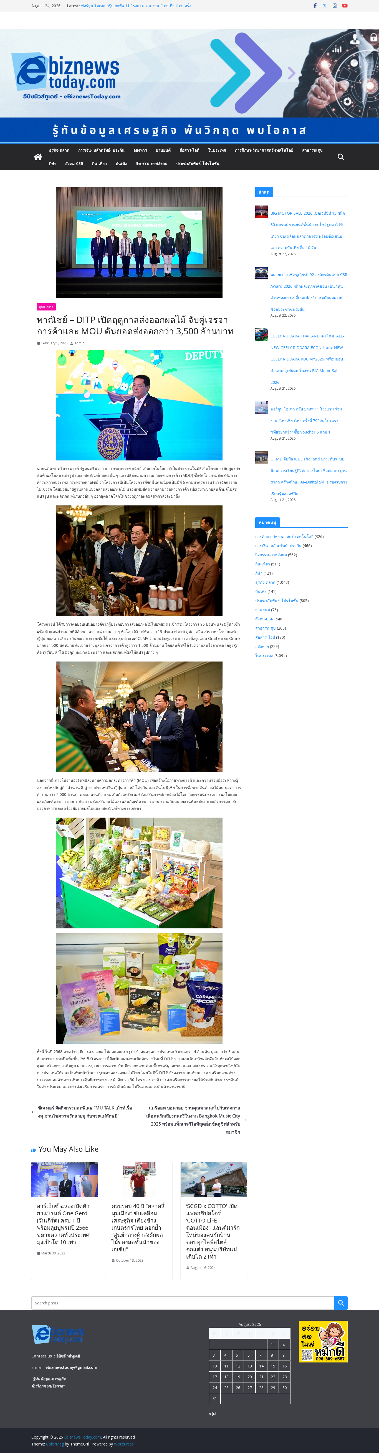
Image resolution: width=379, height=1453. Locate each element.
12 (238, 1366)
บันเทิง (121, 163)
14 (261, 1366)
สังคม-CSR (74, 163)
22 (273, 1376)
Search (341, 1303)
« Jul (212, 1413)
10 (215, 1366)
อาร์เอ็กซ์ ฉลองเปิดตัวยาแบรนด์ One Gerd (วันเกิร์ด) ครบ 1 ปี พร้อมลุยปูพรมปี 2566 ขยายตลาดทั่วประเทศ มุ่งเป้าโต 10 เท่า (63, 1224)
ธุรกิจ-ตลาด (59, 150)
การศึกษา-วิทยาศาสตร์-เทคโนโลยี (264, 150)
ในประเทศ (217, 150)
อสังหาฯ (140, 150)
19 (238, 1376)
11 (226, 1366)
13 (249, 1366)
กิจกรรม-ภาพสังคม (151, 163)
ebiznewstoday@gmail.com (71, 1367)
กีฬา (52, 163)
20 (249, 1376)
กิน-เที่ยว (99, 163)
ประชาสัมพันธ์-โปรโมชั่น (197, 163)
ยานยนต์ (163, 150)
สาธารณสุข (312, 150)
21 (261, 1376)
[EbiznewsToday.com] (189, 33)
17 (215, 1376)
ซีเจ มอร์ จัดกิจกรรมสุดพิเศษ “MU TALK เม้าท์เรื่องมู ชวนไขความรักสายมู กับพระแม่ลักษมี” (85, 1112)
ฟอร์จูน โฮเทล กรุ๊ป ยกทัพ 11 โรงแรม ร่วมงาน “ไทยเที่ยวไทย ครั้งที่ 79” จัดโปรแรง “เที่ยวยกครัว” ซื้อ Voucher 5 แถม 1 (306, 420)
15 (273, 1366)
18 (226, 1376)
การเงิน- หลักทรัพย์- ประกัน (101, 150)
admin (79, 343)
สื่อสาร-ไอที (189, 150)
